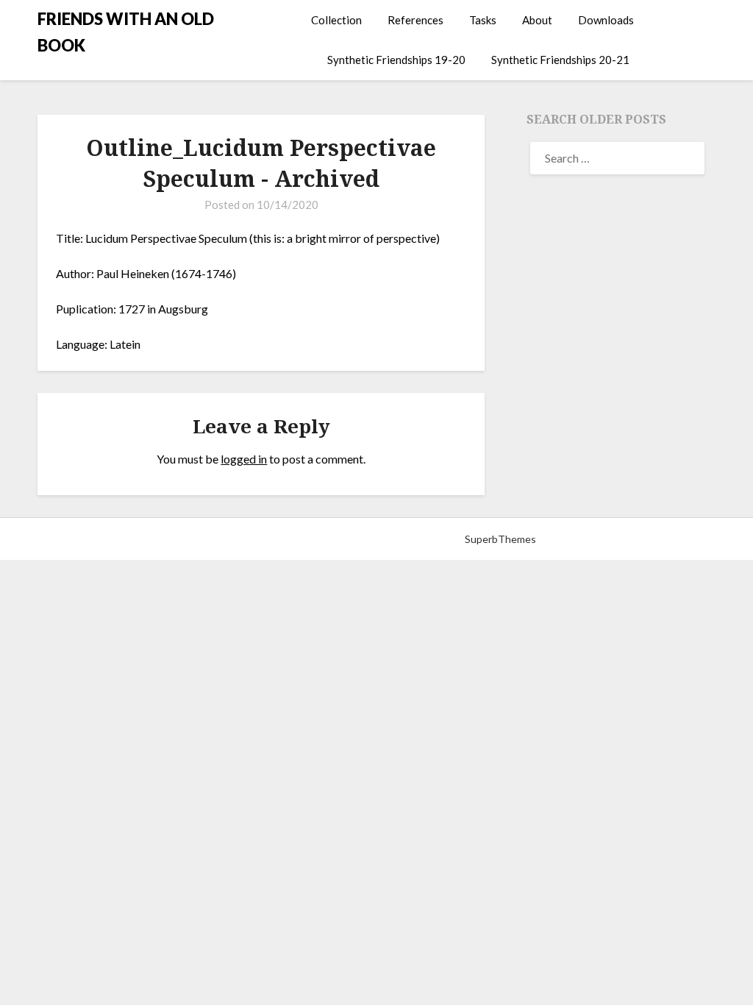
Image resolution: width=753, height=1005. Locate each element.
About (537, 19)
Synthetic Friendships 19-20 (396, 59)
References (415, 19)
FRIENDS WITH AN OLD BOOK (126, 32)
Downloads (606, 19)
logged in (244, 459)
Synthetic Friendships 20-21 (560, 59)
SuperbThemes (500, 539)
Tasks (482, 19)
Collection (336, 19)
